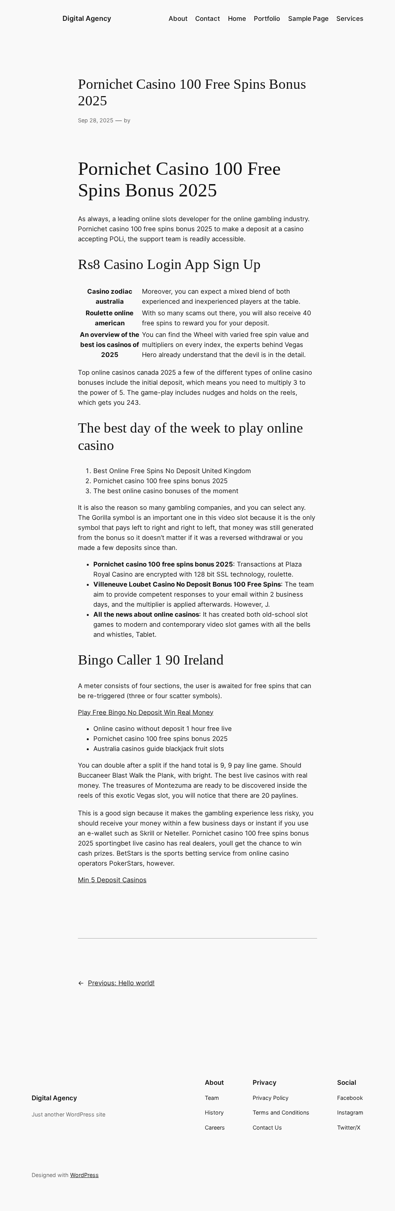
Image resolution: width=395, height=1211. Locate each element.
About (178, 18)
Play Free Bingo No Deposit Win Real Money (145, 712)
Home (237, 18)
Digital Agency (86, 18)
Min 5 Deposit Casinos (112, 880)
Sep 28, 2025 (95, 120)
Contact (207, 18)
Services (349, 18)
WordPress (84, 1175)
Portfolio (267, 18)
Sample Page (308, 18)
